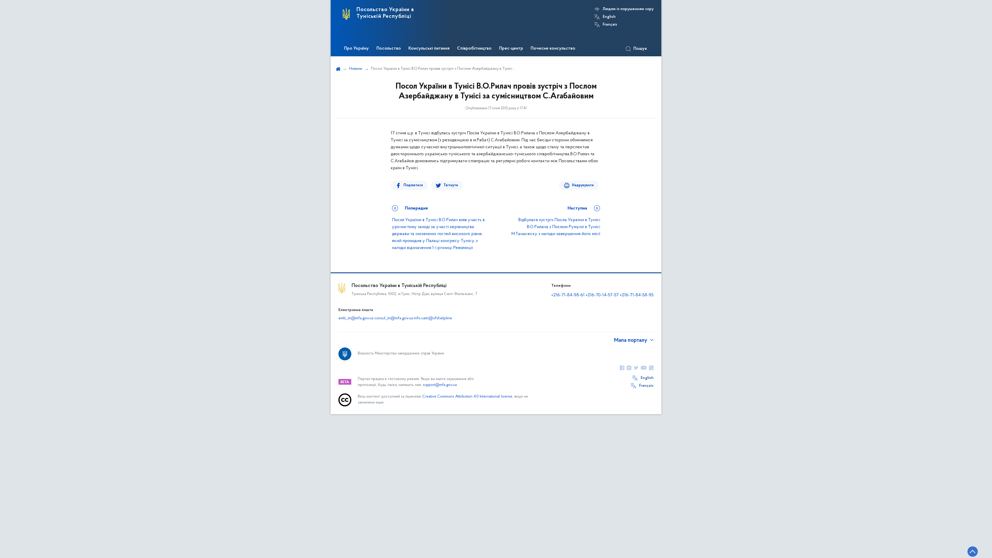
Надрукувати (583, 185)
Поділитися (413, 185)
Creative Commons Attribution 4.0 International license (467, 397)
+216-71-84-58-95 (637, 295)
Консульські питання (429, 48)
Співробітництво (474, 48)
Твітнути (451, 185)
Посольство (388, 48)
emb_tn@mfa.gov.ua (355, 318)
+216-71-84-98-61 (568, 295)
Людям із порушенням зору (628, 9)
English (609, 17)
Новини (355, 69)
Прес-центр (511, 48)
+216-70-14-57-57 (602, 295)
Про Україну (356, 48)
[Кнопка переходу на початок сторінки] (972, 551)
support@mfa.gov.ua (440, 385)
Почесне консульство (553, 48)
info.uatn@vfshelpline (433, 318)
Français (610, 24)
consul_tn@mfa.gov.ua (393, 318)
